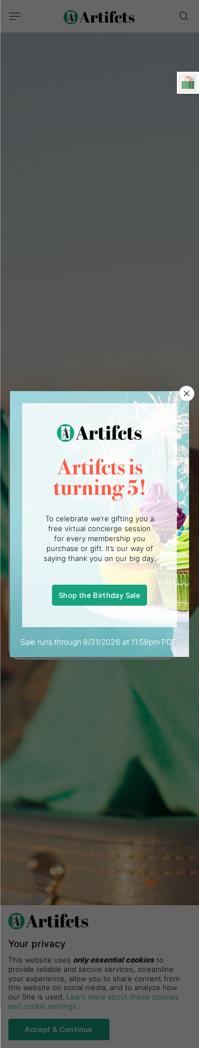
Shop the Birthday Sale (99, 595)
